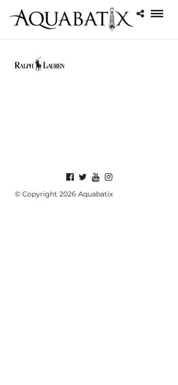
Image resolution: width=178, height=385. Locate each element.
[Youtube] (95, 177)
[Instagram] (108, 177)
